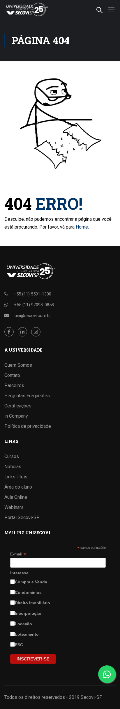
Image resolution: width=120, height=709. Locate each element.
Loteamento (27, 634)
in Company (16, 416)
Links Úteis (15, 477)
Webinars (14, 507)
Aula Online (15, 497)
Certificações (17, 406)
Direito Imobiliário (33, 603)
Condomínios (29, 592)
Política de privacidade (27, 426)
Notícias (12, 466)
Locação (24, 623)
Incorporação (29, 613)
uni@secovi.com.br (33, 315)
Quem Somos (18, 365)
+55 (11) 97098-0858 (34, 304)
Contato (12, 375)
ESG (19, 644)
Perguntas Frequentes (27, 395)
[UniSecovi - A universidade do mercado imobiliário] (26, 9)
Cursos (11, 456)
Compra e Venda (31, 582)
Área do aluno (18, 487)
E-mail (18, 554)
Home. (82, 227)
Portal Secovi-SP (22, 517)
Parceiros (14, 385)
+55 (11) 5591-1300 (32, 294)
